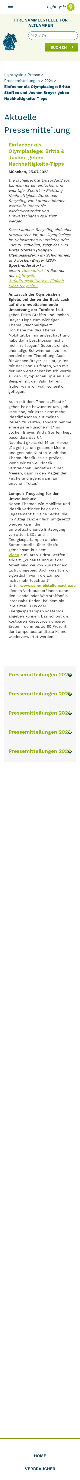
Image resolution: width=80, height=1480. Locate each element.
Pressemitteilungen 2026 (40, 675)
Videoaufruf (32, 270)
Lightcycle (13, 74)
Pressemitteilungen (22, 80)
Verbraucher (40, 1468)
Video (14, 555)
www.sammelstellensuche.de (48, 585)
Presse (34, 74)
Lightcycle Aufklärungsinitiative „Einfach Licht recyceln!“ (36, 280)
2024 (48, 80)
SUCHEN (59, 47)
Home (40, 1455)
